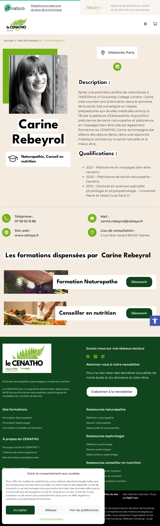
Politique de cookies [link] (51, 518)
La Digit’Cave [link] (130, 497)
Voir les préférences (84, 510)
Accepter (20, 510)
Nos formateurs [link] (28, 40)
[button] (147, 25)
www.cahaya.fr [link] (27, 235)
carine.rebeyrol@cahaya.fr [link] (121, 221)
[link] (155, 321)
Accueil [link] (9, 40)
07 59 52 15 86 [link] (25, 221)
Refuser (51, 510)
